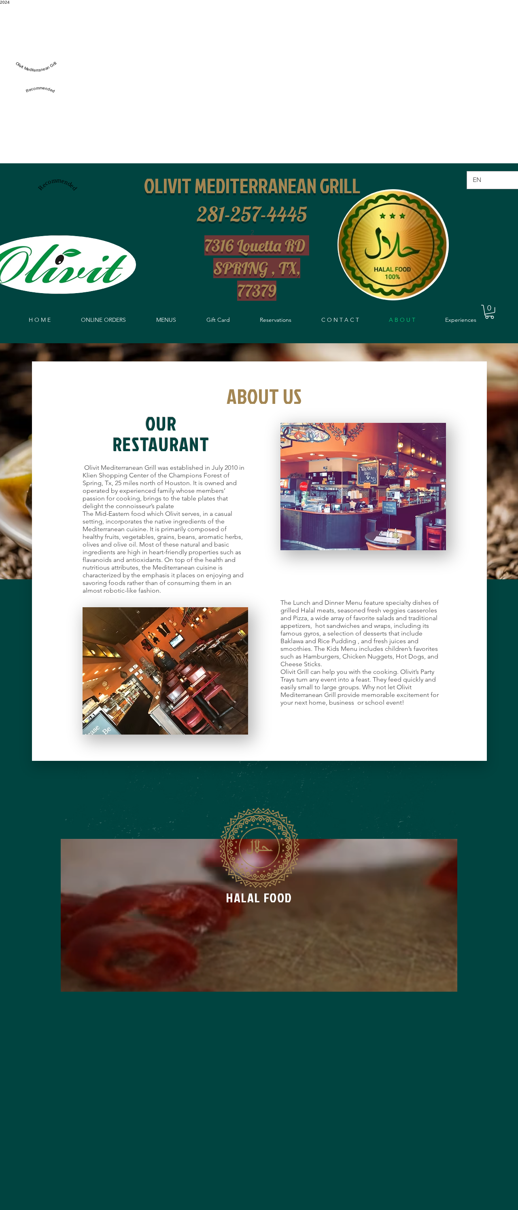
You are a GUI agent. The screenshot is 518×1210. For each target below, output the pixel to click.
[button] (489, 312)
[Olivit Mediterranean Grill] (36, 75)
